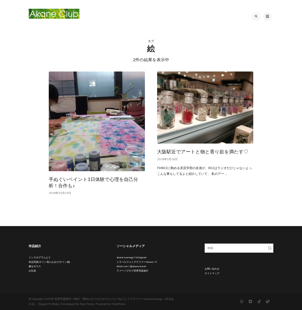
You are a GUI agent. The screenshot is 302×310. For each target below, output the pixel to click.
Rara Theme (87, 304)
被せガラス (35, 266)
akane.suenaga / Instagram (132, 257)
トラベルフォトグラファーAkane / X (137, 262)
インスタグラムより (40, 257)
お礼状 (32, 270)
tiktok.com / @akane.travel (131, 266)
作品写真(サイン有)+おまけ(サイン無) (49, 262)
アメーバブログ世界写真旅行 (132, 270)
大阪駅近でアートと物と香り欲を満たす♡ (202, 152)
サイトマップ (212, 273)
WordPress (118, 304)
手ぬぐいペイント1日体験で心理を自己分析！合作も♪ (93, 182)
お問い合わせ (212, 268)
